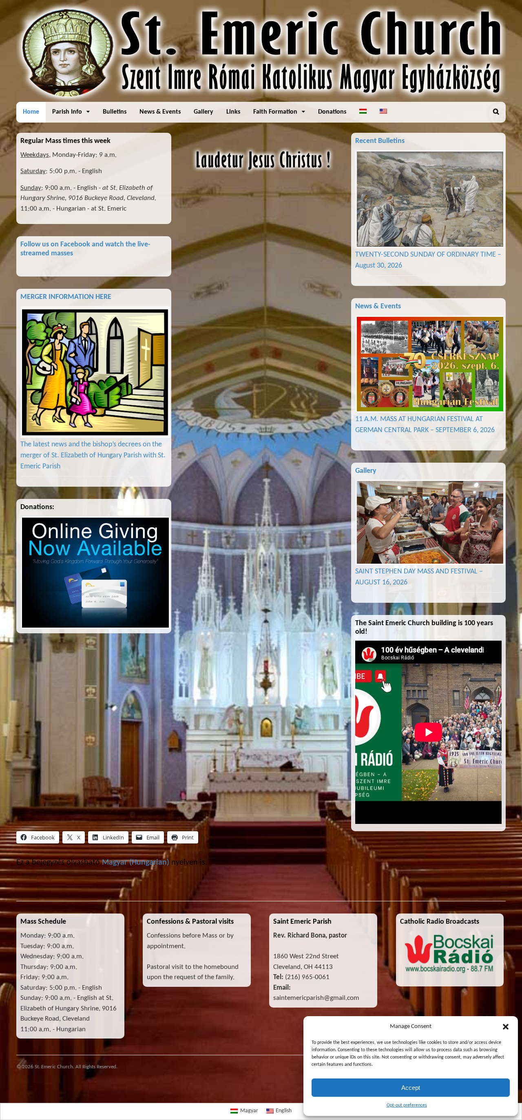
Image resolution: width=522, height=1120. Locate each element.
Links (233, 112)
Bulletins (114, 112)
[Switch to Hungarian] (363, 112)
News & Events (160, 112)
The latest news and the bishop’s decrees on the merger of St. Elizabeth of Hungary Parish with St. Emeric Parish (93, 455)
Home (31, 112)
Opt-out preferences (407, 1105)
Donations (332, 112)
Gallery (203, 112)
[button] (506, 1027)
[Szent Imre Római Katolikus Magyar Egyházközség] (261, 97)
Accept (410, 1087)
